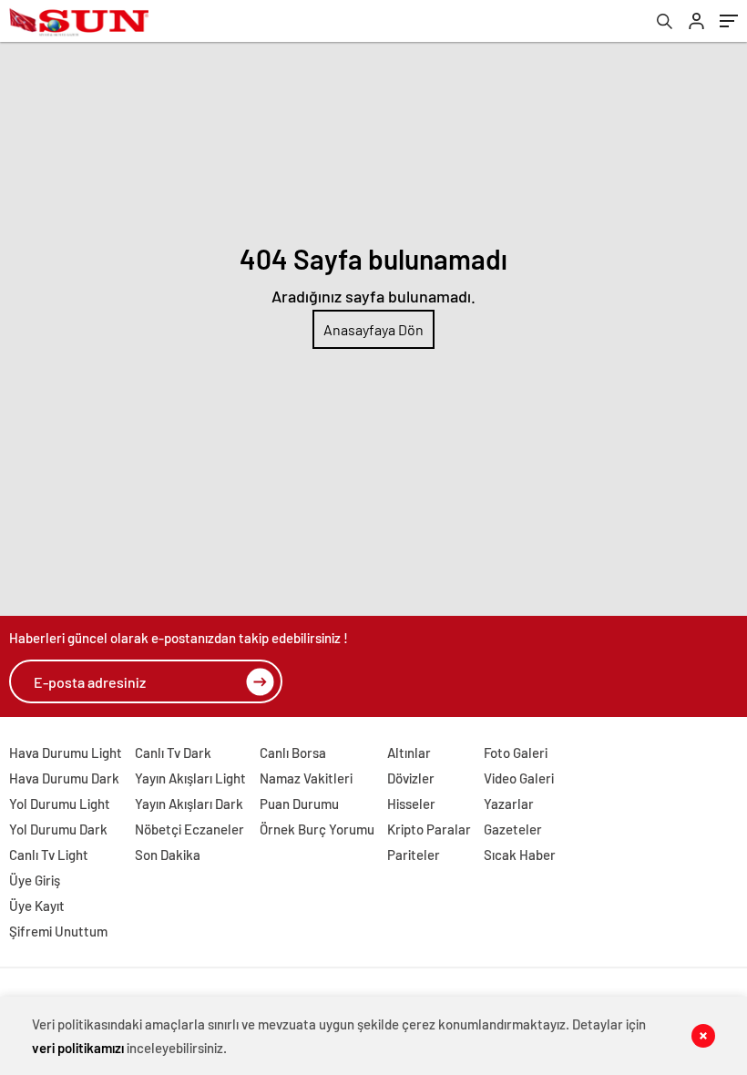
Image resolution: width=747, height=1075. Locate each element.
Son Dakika (167, 854)
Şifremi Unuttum (58, 931)
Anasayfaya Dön (373, 329)
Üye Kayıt (37, 905)
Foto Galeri (515, 752)
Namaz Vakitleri (306, 778)
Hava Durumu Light (65, 752)
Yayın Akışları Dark (189, 803)
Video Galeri (519, 778)
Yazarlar (509, 803)
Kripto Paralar (429, 829)
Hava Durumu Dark (64, 778)
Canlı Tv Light (48, 854)
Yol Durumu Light (59, 803)
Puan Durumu (299, 803)
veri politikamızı (78, 1047)
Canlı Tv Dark (173, 752)
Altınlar (409, 752)
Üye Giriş (34, 880)
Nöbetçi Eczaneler (189, 829)
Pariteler (413, 854)
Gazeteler (513, 829)
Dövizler (411, 778)
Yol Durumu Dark (58, 829)
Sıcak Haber (520, 854)
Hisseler (411, 803)
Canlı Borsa (293, 752)
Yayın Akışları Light (190, 778)
